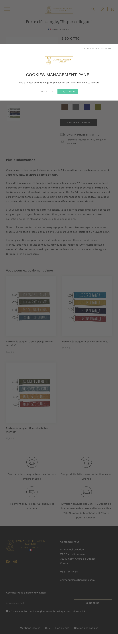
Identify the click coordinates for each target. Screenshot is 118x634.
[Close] (59, 317)
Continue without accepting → (98, 49)
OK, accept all (69, 92)
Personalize (46, 92)
